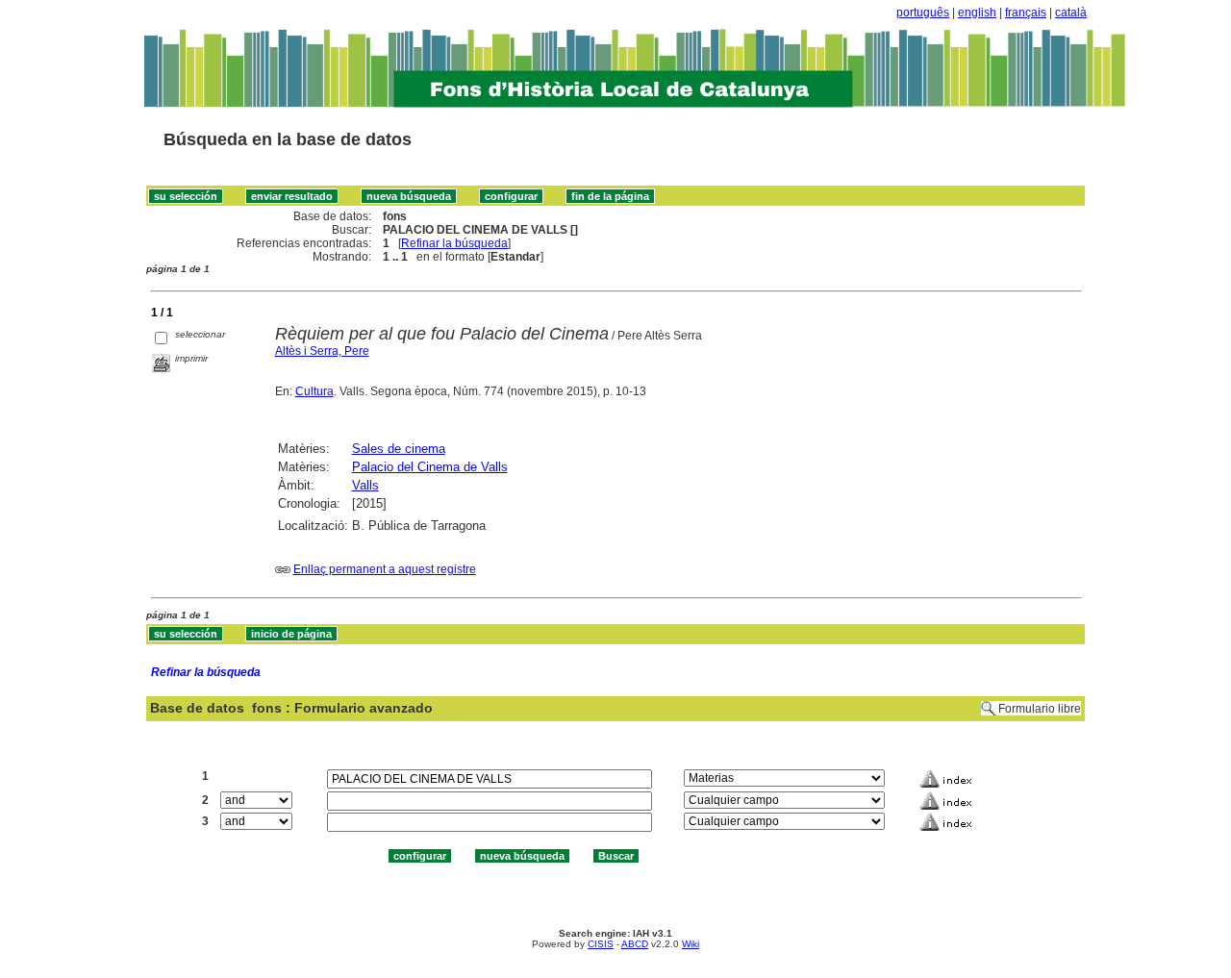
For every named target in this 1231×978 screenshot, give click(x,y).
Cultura (314, 391)
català (1071, 12)
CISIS (601, 944)
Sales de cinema (398, 448)
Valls (365, 485)
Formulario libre (1039, 708)
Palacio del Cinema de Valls (430, 467)
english (977, 12)
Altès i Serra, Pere (322, 351)
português (922, 12)
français (1025, 12)
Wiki (690, 944)
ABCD (634, 944)
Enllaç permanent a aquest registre (384, 569)
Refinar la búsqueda (454, 243)
